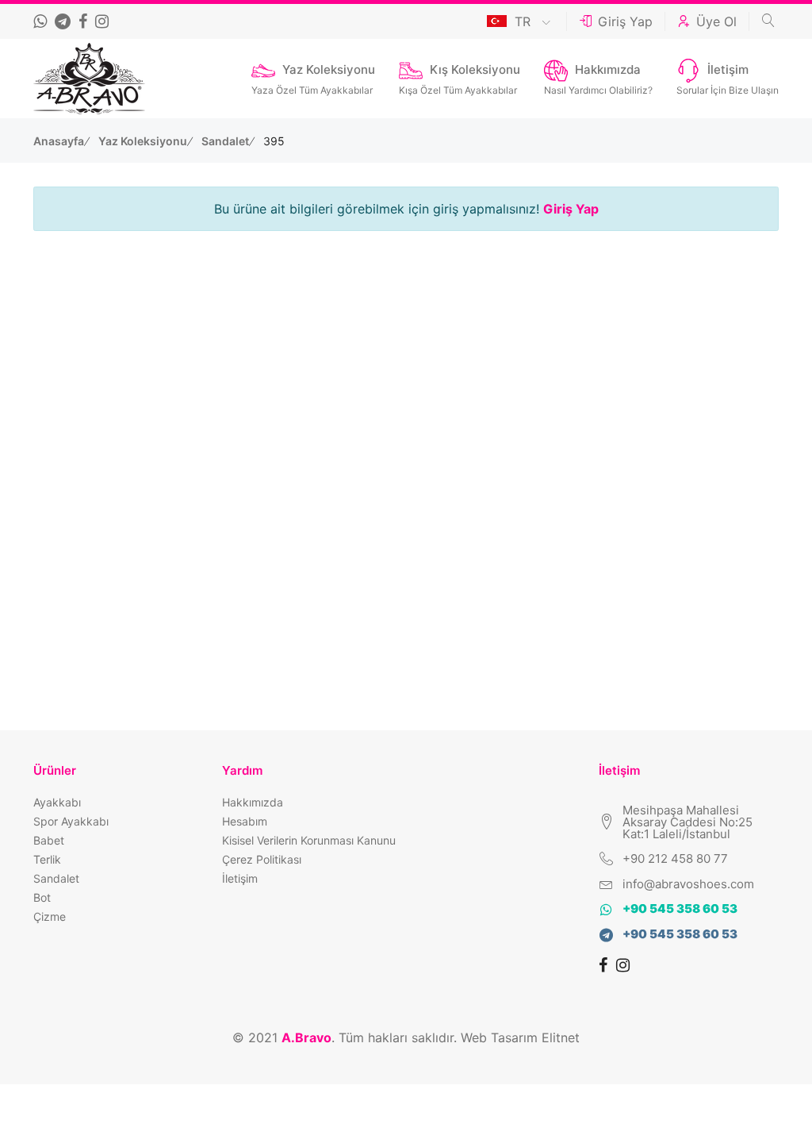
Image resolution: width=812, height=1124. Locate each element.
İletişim (240, 878)
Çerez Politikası (261, 859)
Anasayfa (59, 141)
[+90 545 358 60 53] (42, 21)
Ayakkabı (57, 802)
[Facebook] (85, 21)
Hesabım (244, 821)
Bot (42, 897)
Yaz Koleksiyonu (144, 141)
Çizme (49, 916)
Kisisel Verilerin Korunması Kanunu (309, 840)
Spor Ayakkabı (71, 821)
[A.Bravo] (89, 78)
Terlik (47, 859)
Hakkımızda (252, 802)
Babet (48, 840)
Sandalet (226, 141)
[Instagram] (104, 21)
